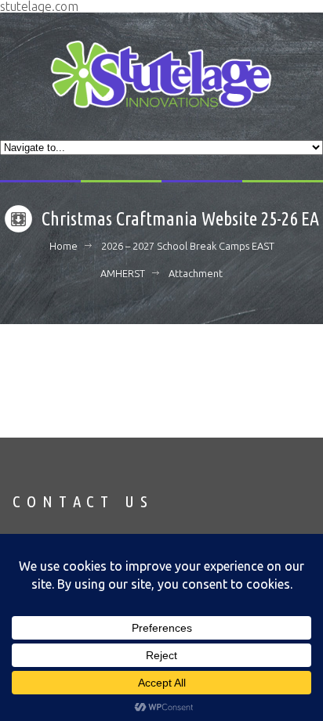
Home (63, 245)
